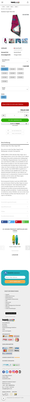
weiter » (12, 6)
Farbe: (3, 94)
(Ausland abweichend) (18, 50)
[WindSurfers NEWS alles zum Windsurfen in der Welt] (19, 371)
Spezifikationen (6, 207)
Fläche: (15, 66)
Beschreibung (5, 142)
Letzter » (16, 6)
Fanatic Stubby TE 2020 (15, 246)
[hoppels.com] (15, 2)
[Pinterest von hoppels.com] (10, 371)
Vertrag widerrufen (11, 313)
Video (3, 211)
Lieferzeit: (4, 48)
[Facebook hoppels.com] (3, 371)
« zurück (7, 6)
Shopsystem (10, 397)
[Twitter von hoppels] (7, 371)
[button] (3, 115)
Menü (2, 2)
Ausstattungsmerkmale (8, 202)
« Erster (3, 6)
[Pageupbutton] (25, 399)
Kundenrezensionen (7, 216)
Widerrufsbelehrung (10, 316)
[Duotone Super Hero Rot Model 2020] (15, 25)
